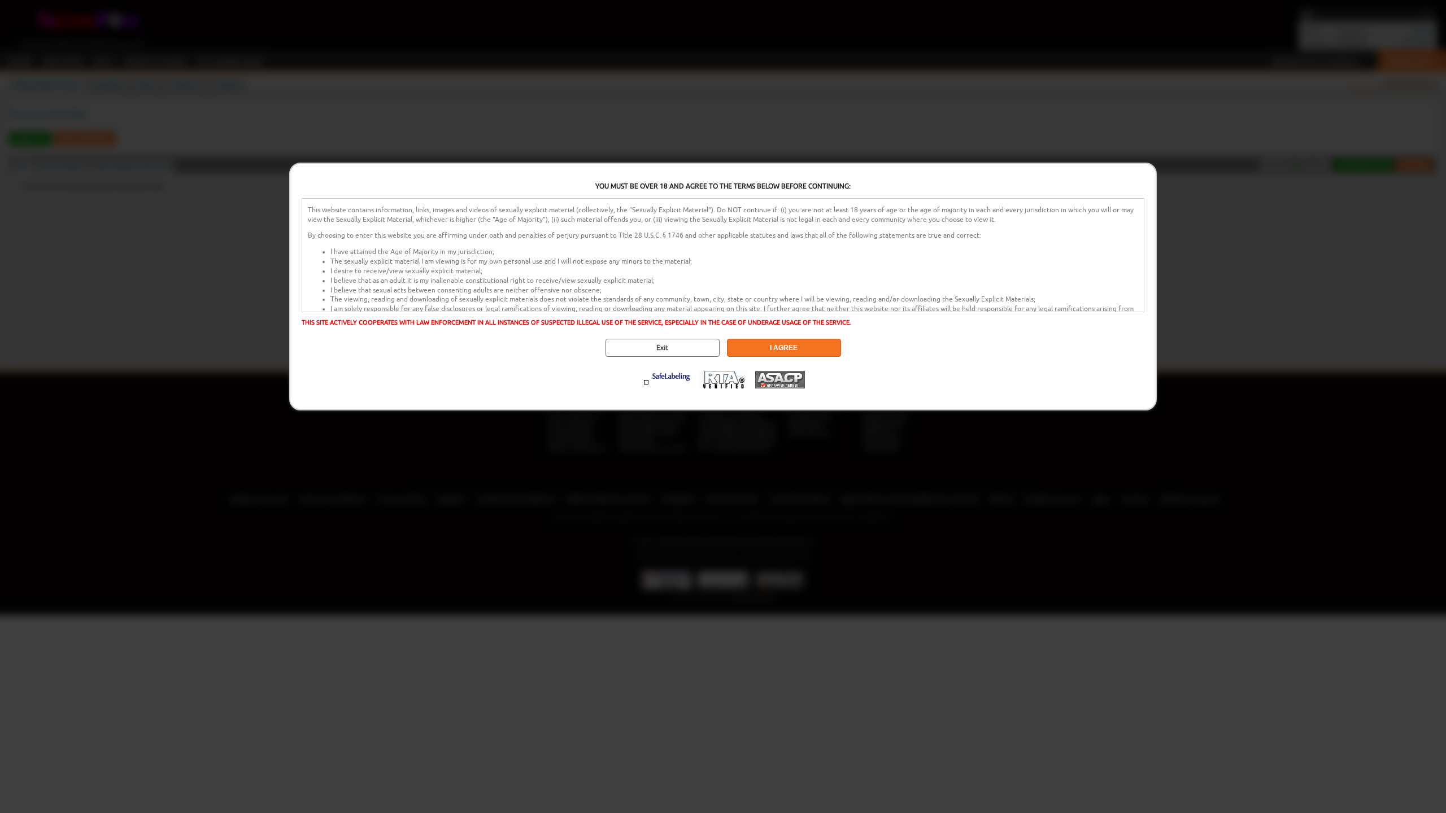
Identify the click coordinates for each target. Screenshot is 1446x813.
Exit (662, 348)
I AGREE (784, 348)
